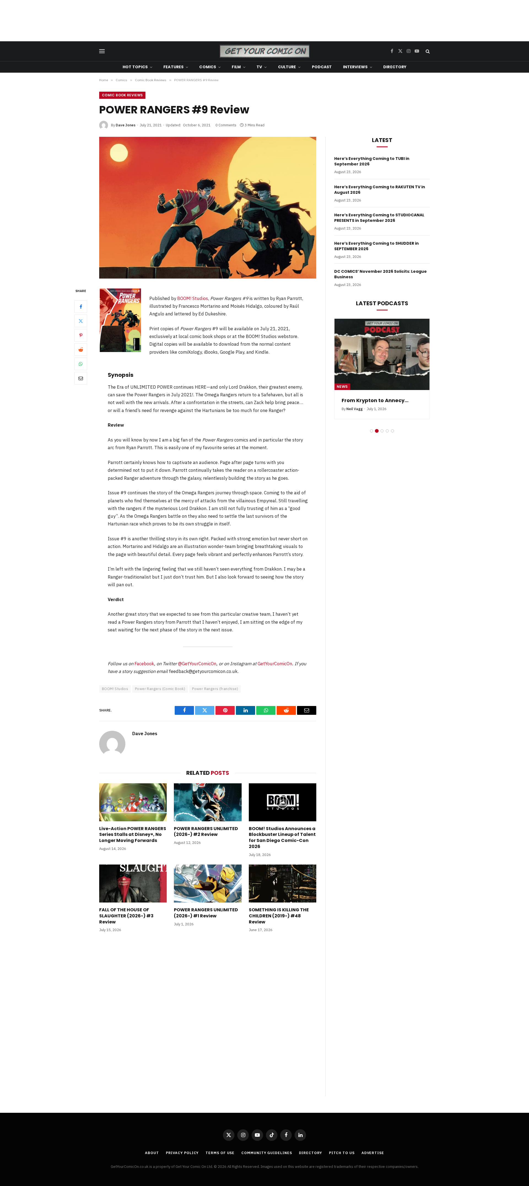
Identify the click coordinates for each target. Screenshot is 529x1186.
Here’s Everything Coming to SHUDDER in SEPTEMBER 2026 (376, 246)
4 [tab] (387, 437)
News (342, 386)
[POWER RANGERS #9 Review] (207, 208)
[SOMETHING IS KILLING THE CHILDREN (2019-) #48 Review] (282, 884)
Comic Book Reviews (122, 95)
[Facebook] (80, 306)
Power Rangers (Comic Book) (160, 688)
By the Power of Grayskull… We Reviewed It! (382, 403)
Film (236, 67)
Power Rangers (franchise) (215, 688)
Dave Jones (126, 125)
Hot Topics (135, 67)
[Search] (427, 51)
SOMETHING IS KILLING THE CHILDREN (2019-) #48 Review (279, 916)
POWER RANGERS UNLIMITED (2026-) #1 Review (206, 913)
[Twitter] (80, 321)
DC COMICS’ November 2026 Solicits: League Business (380, 274)
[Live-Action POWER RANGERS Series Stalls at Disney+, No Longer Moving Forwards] (133, 802)
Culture (287, 67)
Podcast (322, 67)
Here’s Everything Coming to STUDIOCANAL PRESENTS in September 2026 (379, 217)
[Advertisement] (264, 20)
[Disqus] (207, 1020)
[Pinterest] (80, 335)
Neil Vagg (354, 415)
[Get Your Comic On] (264, 51)
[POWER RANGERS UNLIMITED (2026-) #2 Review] (207, 802)
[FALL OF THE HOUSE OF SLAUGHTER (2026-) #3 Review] (133, 884)
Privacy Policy (182, 1152)
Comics (207, 67)
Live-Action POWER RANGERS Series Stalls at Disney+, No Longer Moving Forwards (132, 835)
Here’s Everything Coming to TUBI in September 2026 (371, 161)
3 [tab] (382, 437)
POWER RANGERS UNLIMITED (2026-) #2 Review (206, 832)
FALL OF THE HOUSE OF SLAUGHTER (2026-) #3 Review (126, 916)
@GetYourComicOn (197, 664)
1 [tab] (371, 437)
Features (173, 67)
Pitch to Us (342, 1152)
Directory (394, 67)
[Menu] (102, 51)
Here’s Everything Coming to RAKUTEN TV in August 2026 (379, 189)
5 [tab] (392, 437)
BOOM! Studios (192, 298)
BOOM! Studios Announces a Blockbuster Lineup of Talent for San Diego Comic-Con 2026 (282, 838)
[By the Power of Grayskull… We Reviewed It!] (382, 354)
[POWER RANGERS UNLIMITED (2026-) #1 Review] (207, 884)
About (152, 1152)
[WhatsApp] (80, 364)
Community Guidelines (266, 1152)
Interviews (355, 67)
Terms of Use (220, 1152)
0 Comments (225, 125)
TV (259, 67)
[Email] (80, 378)
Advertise (372, 1152)
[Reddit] (80, 349)
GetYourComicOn (275, 664)
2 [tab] (376, 437)
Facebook (144, 664)
